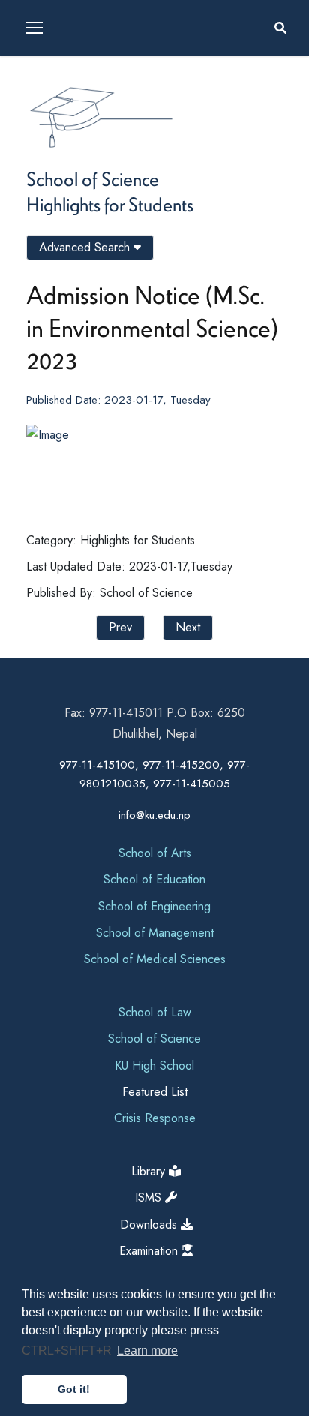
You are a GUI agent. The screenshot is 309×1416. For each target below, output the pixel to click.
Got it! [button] (74, 1389)
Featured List (155, 1091)
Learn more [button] (147, 1350)
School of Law (154, 1012)
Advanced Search (86, 247)
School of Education (155, 879)
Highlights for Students (110, 204)
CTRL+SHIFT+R (68, 1350)
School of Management (155, 932)
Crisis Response (155, 1117)
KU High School (154, 1065)
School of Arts (154, 853)
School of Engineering (154, 906)
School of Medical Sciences (155, 959)
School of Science (92, 178)
